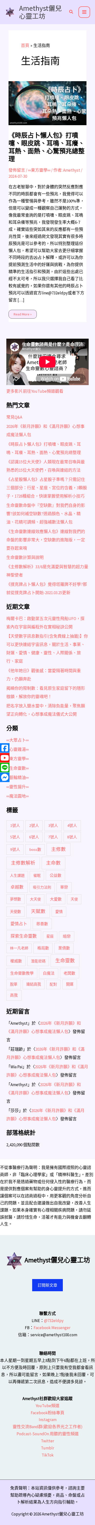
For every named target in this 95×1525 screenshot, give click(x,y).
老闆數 (69, 973)
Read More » (22, 313)
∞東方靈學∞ (39, 170)
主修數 (58, 849)
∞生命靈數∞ (17, 768)
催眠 (37, 875)
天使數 (15, 911)
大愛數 (56, 899)
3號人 (53, 825)
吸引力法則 (42, 887)
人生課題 (17, 875)
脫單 (13, 984)
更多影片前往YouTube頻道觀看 (34, 391)
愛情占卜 (18, 923)
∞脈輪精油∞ (17, 777)
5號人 (15, 837)
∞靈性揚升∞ (17, 787)
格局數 (43, 948)
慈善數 (42, 923)
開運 (69, 984)
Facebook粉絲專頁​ (47, 1412)
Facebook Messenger (52, 1327)
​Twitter (47, 1441)
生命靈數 (65, 960)
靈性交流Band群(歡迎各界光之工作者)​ (48, 1426)
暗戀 (67, 936)
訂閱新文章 (47, 1285)
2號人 (34, 825)
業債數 (64, 948)
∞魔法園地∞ (17, 796)
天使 (74, 899)
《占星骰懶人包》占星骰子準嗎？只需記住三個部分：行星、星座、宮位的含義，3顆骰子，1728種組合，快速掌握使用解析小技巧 (46, 488)
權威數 (16, 960)
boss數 (35, 849)
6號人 (34, 837)
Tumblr (47, 1448)
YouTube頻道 (47, 1405)
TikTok (48, 1455)
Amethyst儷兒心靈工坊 (40, 12)
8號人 (72, 837)
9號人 (15, 849)
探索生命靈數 (23, 936)
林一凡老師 (19, 948)
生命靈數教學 (22, 973)
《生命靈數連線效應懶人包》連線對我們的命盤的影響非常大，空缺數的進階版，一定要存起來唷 (45, 540)
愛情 (59, 911)
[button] (71, 12)
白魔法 (49, 973)
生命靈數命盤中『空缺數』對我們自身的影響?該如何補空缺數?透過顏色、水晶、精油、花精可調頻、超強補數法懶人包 (45, 514)
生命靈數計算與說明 (25, 557)
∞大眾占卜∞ (17, 740)
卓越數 (17, 887)
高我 (14, 995)
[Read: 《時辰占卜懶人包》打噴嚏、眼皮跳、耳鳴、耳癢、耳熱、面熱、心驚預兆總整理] (48, 102)
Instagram (48, 1419)
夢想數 (15, 899)
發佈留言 (17, 170)
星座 (50, 936)
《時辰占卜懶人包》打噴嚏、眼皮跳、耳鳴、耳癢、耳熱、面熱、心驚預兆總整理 (47, 147)
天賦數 (38, 911)
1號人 (15, 825)
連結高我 (33, 984)
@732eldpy (54, 1320)
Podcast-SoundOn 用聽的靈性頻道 (48, 1433)
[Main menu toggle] (84, 12)
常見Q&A (14, 417)
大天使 (35, 899)
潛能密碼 (38, 961)
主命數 (53, 863)
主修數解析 (23, 863)
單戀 (64, 887)
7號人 (53, 837)
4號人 (72, 825)
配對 (53, 984)
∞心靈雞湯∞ (17, 749)
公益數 (55, 875)
